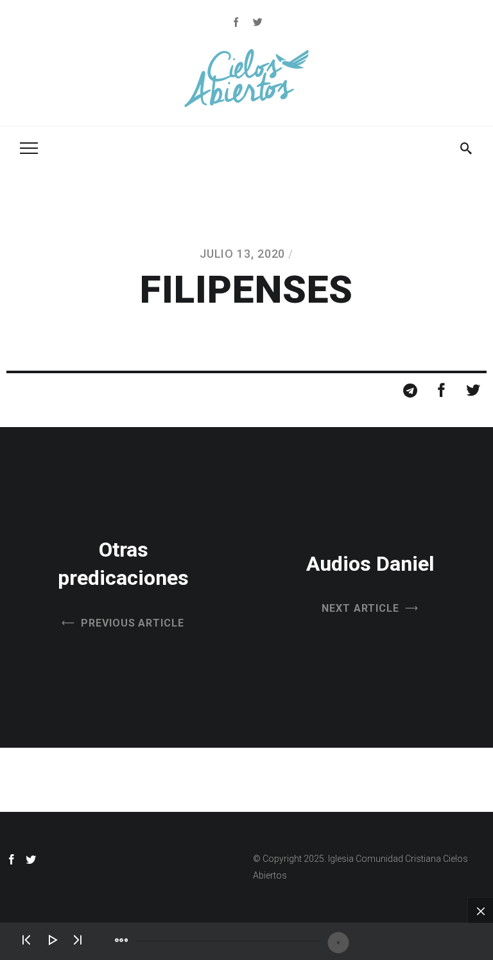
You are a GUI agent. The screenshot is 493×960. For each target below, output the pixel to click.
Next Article (361, 608)
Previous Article (132, 623)
